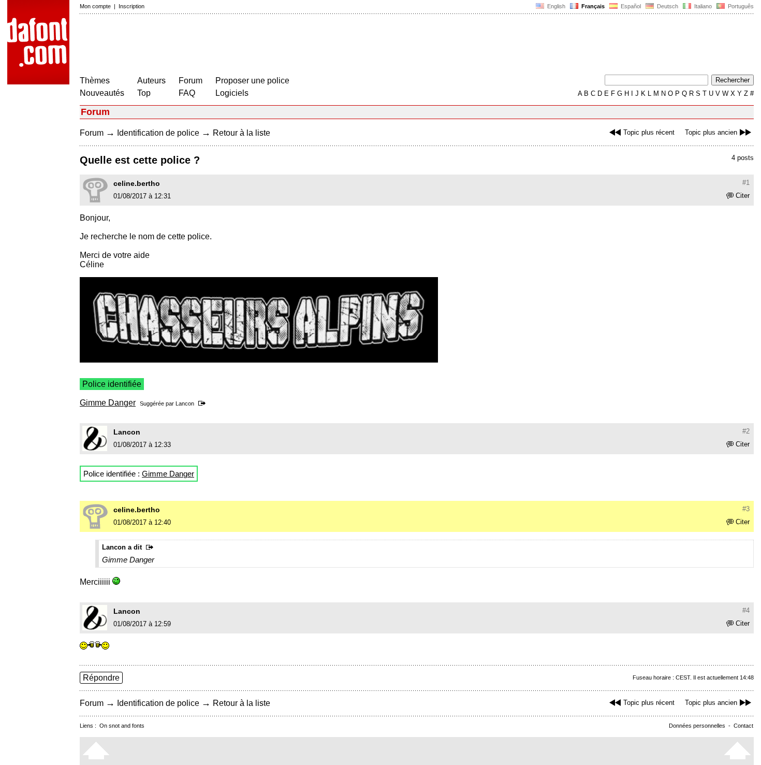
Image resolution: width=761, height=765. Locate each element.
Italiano (702, 6)
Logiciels (231, 93)
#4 (746, 610)
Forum (190, 80)
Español (630, 6)
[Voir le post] (203, 403)
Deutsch (667, 6)
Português (739, 6)
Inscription (131, 6)
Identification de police (158, 132)
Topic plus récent (649, 132)
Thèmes (95, 80)
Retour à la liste (241, 132)
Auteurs (151, 80)
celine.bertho (136, 183)
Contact (743, 726)
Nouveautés (102, 93)
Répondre (101, 677)
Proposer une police (252, 80)
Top (144, 93)
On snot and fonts (121, 726)
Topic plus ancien (711, 132)
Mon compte (95, 6)
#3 (746, 509)
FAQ (187, 93)
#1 (746, 182)
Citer (743, 195)
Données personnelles (697, 726)
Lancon (184, 403)
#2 (746, 431)
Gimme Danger (108, 402)
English (555, 6)
